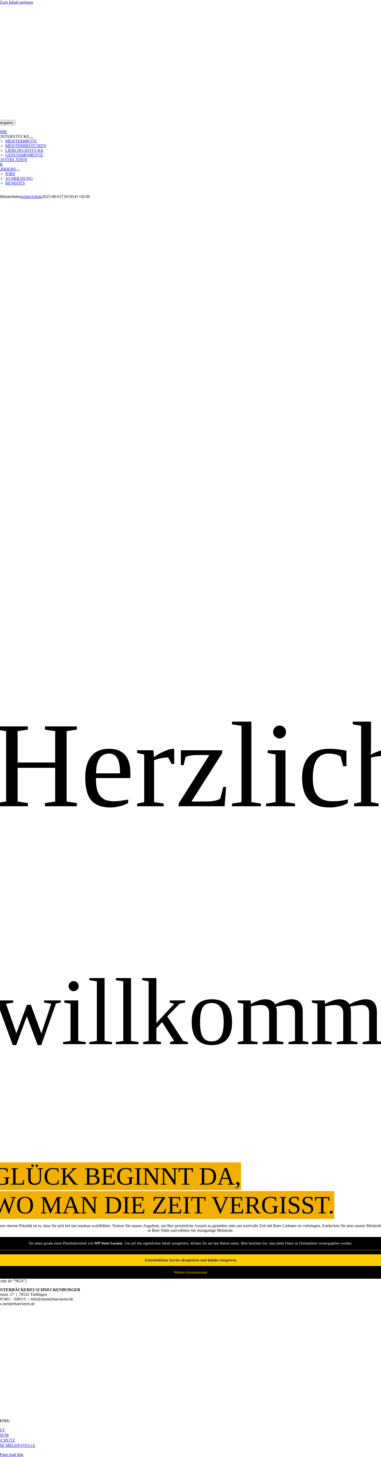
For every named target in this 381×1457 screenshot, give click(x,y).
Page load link (11, 1454)
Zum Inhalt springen (16, 2)
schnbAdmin (31, 196)
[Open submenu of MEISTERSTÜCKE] (31, 138)
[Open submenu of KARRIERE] (18, 170)
